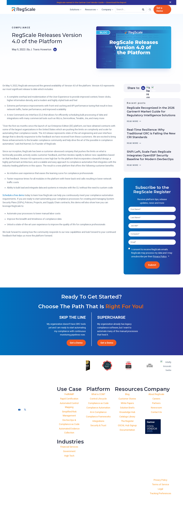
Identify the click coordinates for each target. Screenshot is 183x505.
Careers (156, 398)
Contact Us (156, 412)
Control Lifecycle (98, 398)
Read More (133, 121)
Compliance (21, 27)
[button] (143, 88)
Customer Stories (127, 398)
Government (69, 451)
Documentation (127, 430)
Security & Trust (98, 425)
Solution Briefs (127, 407)
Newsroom (156, 407)
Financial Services (69, 446)
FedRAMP (69, 394)
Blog (127, 394)
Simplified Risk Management (69, 413)
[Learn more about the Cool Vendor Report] (153, 426)
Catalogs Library (127, 416)
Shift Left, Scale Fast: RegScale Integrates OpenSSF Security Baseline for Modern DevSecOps (150, 155)
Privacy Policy (159, 256)
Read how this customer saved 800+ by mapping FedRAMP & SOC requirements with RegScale (91, 2)
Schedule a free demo (13, 195)
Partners (156, 403)
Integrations (98, 421)
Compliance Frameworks (98, 416)
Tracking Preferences (160, 493)
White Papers (127, 403)
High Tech (69, 455)
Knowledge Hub (127, 412)
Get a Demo (159, 9)
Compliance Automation (98, 407)
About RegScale (156, 394)
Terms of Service (160, 484)
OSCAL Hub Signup (127, 425)
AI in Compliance (98, 412)
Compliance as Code (98, 403)
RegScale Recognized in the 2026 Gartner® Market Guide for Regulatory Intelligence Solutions (151, 111)
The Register (127, 421)
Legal (160, 489)
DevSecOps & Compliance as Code (69, 422)
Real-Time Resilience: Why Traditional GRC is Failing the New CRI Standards (151, 133)
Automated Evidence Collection (69, 430)
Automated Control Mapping (69, 405)
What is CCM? (98, 394)
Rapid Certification (69, 398)
